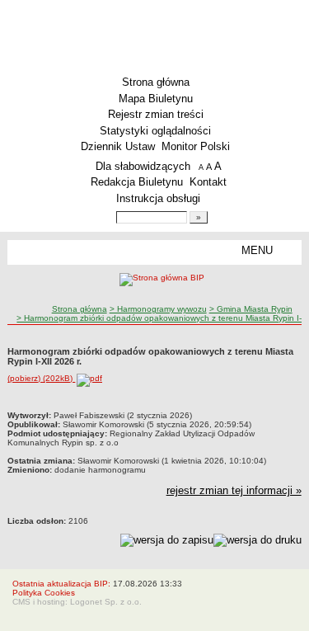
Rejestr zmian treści (156, 114)
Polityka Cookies (43, 592)
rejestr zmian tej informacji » (234, 490)
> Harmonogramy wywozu (158, 308)
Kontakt (208, 182)
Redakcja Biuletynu (137, 182)
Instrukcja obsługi (158, 198)
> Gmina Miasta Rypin (251, 308)
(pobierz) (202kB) (41, 378)
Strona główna (156, 82)
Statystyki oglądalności (155, 131)
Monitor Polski (196, 146)
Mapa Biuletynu (156, 98)
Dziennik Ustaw (118, 146)
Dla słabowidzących (143, 166)
